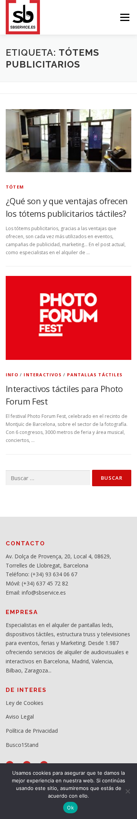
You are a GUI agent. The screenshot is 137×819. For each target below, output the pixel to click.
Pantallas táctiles (95, 374)
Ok (70, 807)
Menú (124, 17)
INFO (12, 374)
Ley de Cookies (24, 702)
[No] (127, 791)
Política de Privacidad (32, 730)
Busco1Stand (22, 744)
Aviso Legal (20, 716)
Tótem (15, 187)
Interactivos (42, 374)
